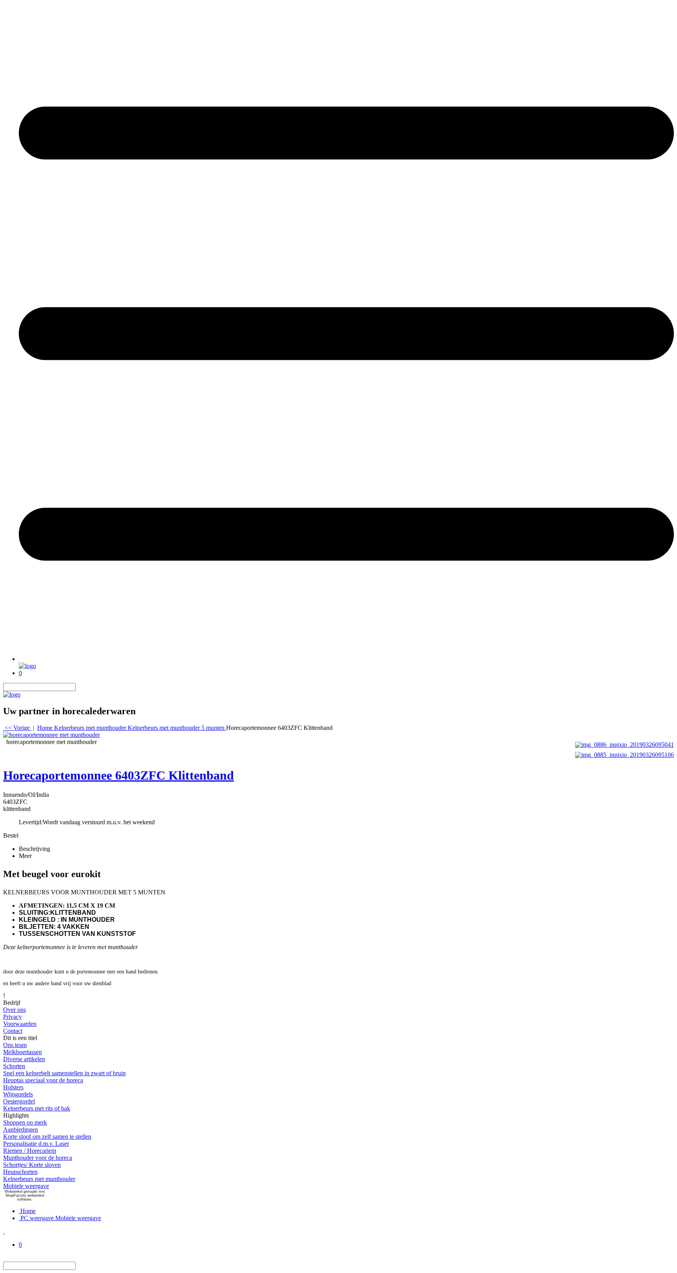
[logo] (27, 666)
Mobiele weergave (26, 1186)
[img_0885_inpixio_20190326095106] (624, 754)
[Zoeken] (80, 687)
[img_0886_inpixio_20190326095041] (624, 744)
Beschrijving (34, 848)
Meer (25, 855)
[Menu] (346, 658)
